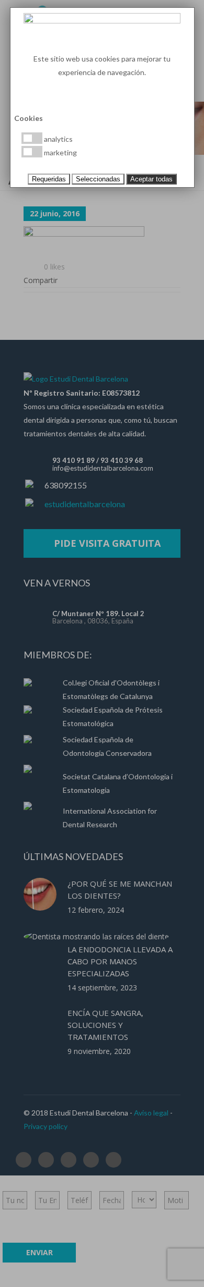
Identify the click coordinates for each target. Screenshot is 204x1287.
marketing (59, 152)
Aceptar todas (151, 179)
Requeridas (49, 179)
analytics (57, 138)
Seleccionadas (98, 179)
